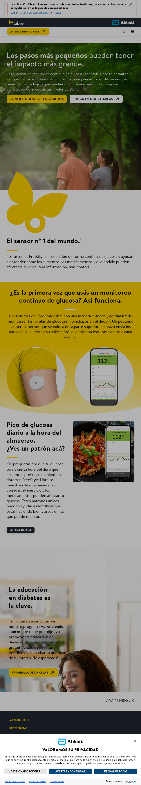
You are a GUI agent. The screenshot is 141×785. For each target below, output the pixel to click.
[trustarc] (130, 781)
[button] (135, 741)
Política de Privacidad (15, 781)
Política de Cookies (37, 781)
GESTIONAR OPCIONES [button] (25, 771)
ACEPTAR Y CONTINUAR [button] (70, 771)
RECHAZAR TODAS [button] (115, 771)
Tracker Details (57, 781)
